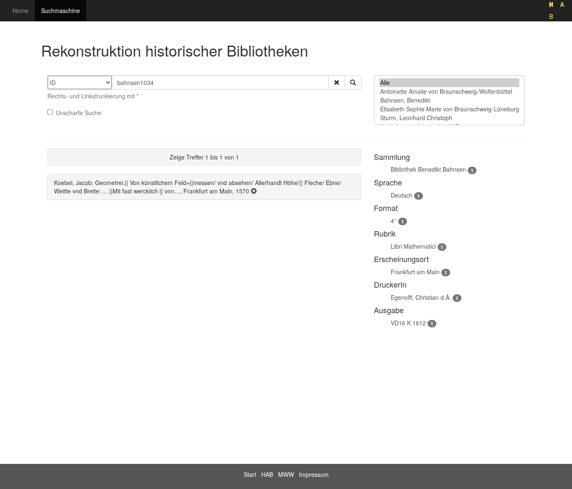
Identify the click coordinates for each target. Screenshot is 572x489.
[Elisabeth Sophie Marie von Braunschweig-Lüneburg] (449, 109)
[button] (336, 82)
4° (394, 220)
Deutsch (401, 195)
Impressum (314, 474)
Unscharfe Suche (78, 112)
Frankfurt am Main (415, 272)
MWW (286, 474)
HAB (267, 474)
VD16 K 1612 (408, 323)
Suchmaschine (60, 10)
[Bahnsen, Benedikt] (449, 100)
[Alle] (449, 82)
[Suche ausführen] (353, 82)
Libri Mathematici (413, 246)
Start (250, 474)
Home (20, 10)
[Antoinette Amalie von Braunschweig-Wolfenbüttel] (449, 91)
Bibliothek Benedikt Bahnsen (428, 169)
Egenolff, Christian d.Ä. (421, 297)
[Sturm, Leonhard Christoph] (449, 117)
